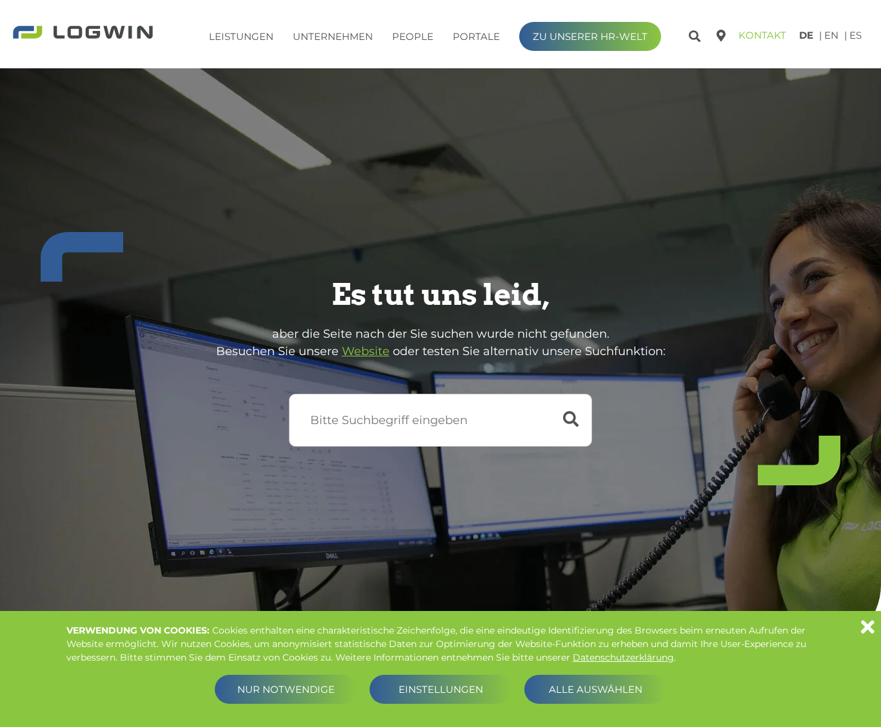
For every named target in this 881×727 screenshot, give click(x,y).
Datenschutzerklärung (623, 657)
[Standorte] (721, 35)
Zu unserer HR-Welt (590, 36)
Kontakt (762, 35)
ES (855, 35)
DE (806, 35)
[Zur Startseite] (83, 33)
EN (831, 35)
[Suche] (696, 34)
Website (366, 351)
